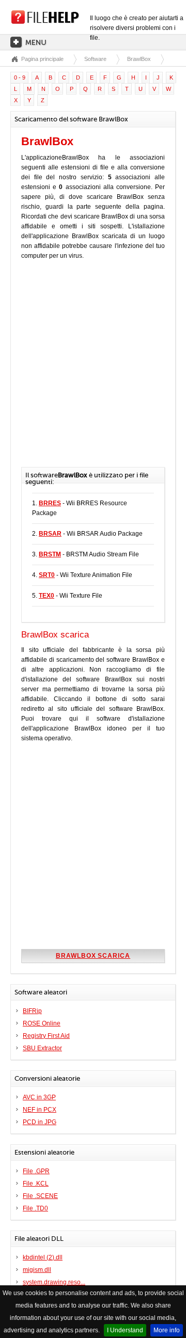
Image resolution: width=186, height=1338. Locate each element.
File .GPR (36, 1171)
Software (95, 59)
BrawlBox (139, 59)
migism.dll (37, 1269)
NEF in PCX (39, 1109)
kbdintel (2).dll (43, 1257)
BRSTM (50, 554)
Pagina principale (42, 59)
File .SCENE (40, 1196)
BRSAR (50, 533)
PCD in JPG (39, 1122)
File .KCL (36, 1183)
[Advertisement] (93, 369)
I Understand (125, 1330)
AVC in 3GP (39, 1097)
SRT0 (47, 575)
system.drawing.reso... (54, 1282)
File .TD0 (35, 1208)
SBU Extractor (42, 1048)
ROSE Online (41, 1023)
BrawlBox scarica (93, 955)
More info (166, 1330)
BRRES (50, 503)
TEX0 (46, 595)
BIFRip (32, 1011)
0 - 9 (19, 77)
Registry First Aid (46, 1035)
